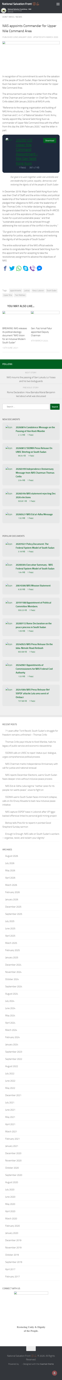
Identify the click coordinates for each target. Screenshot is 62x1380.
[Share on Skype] (25, 268)
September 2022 (13, 1059)
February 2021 (12, 1138)
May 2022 (10, 1088)
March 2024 (11, 1030)
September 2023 (13, 1051)
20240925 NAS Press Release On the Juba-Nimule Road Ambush (34, 646)
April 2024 (10, 1022)
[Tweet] (12, 268)
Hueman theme (47, 1364)
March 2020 (11, 1218)
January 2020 (11, 1233)
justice (26, 290)
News (19, 17)
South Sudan (51, 290)
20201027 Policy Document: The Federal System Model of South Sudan (35, 546)
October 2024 (12, 979)
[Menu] (58, 4)
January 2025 (11, 957)
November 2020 (13, 1160)
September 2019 (13, 1262)
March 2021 (11, 1131)
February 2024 (12, 1037)
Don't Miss (8, 17)
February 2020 (12, 1225)
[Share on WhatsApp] (19, 268)
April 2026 (10, 877)
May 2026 (10, 870)
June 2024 (10, 1008)
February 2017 (12, 1276)
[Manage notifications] (54, 1373)
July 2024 (9, 1001)
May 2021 (10, 1117)
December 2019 (13, 1240)
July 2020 (9, 1189)
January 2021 (11, 1146)
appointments (15, 290)
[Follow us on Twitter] (53, 364)
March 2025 (11, 943)
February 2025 (12, 950)
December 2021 (13, 1095)
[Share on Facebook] (5, 268)
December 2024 (13, 964)
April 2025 (10, 935)
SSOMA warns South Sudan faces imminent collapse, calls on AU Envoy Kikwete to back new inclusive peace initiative (29, 801)
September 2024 (13, 986)
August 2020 (11, 1182)
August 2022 (11, 1066)
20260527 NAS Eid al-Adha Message (34, 514)
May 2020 (10, 1204)
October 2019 (12, 1254)
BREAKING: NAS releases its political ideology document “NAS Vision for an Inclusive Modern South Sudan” (14, 335)
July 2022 (9, 1073)
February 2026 (12, 892)
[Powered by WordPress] (20, 1364)
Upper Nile (7, 295)
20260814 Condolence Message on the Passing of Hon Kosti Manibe (35, 429)
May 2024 (10, 1015)
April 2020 (10, 1211)
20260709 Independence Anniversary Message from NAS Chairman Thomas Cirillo (35, 473)
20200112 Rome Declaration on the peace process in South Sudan (34, 625)
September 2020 (13, 1175)
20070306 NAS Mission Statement (33, 585)
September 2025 (13, 914)
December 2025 (13, 906)
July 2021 (9, 1102)
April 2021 (10, 1124)
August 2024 (11, 993)
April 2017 (10, 1269)
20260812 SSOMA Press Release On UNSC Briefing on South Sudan (34, 450)
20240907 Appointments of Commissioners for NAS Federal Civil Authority (34, 669)
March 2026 (11, 885)
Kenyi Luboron (38, 290)
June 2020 (10, 1196)
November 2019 (13, 1247)
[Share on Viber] (32, 268)
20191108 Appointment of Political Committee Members (33, 604)
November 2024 (13, 972)
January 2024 (11, 1044)
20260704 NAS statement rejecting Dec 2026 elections (36, 495)
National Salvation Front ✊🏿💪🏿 (21, 4)
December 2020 (13, 1153)
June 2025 (10, 928)
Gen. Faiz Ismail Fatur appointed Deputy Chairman (41, 332)
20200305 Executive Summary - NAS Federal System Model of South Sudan (35, 566)
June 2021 (10, 1109)
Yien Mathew (20, 295)
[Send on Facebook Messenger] (39, 268)
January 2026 (11, 899)
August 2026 (11, 856)
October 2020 (12, 1167)
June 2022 (10, 1080)
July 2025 (9, 921)
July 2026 (9, 863)
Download (49, 140)
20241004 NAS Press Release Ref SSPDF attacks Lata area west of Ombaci (33, 693)
